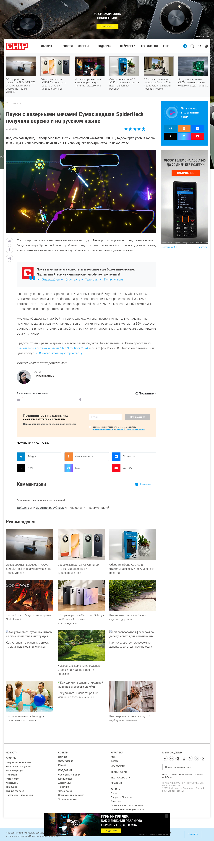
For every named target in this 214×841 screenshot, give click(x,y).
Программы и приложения (19, 795)
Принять (193, 834)
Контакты (203, 247)
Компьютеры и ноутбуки (18, 766)
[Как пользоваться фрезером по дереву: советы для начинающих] (132, 634)
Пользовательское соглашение (127, 805)
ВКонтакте (129, 456)
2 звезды (130, 129)
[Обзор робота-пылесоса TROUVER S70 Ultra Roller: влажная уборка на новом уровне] (29, 544)
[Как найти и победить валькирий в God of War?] (29, 595)
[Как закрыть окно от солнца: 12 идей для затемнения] (132, 696)
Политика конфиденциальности (127, 809)
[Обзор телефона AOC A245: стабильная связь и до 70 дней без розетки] (132, 544)
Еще (166, 46)
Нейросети (127, 46)
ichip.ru (115, 788)
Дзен (31, 468)
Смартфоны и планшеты (18, 762)
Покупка (62, 757)
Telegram (33, 456)
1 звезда (126, 129)
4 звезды (139, 129)
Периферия (12, 774)
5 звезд (143, 129)
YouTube (128, 468)
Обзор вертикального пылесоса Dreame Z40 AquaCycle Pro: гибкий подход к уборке (157, 84)
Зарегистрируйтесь (50, 508)
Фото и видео (13, 779)
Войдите (23, 508)
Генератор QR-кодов (121, 797)
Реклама (116, 783)
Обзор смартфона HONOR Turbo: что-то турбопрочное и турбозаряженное (53, 84)
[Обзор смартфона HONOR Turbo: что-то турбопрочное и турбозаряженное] (81, 544)
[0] (80, 399)
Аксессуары (12, 783)
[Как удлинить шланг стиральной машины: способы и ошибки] (81, 685)
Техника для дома (15, 791)
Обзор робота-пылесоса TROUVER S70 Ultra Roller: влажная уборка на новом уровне (20, 85)
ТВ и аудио (11, 787)
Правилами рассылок (103, 429)
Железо (114, 761)
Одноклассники (84, 456)
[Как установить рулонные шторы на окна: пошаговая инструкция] (29, 634)
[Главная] (7, 103)
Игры (113, 757)
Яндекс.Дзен (51, 279)
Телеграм (92, 279)
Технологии (149, 46)
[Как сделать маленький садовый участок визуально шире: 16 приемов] (81, 645)
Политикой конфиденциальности (130, 429)
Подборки (104, 46)
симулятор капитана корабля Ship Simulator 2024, (53, 348)
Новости (67, 46)
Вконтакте (72, 279)
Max (77, 468)
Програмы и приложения (71, 795)
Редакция (116, 801)
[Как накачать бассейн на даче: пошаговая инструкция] (29, 696)
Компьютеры (65, 779)
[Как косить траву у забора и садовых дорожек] (132, 595)
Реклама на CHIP (169, 247)
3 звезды (135, 129)
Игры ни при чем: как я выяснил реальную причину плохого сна (89, 82)
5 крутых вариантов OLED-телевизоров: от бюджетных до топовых (193, 82)
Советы (83, 46)
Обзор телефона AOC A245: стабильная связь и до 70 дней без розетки (124, 84)
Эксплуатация (65, 761)
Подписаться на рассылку (178, 767)
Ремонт (62, 765)
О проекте (116, 793)
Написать (145, 484)
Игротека (117, 752)
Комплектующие (14, 770)
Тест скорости (120, 777)
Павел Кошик (44, 376)
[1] (18, 399)
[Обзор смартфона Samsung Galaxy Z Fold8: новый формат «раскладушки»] (81, 595)
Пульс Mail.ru (113, 279)
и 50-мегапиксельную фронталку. (59, 353)
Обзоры (46, 46)
